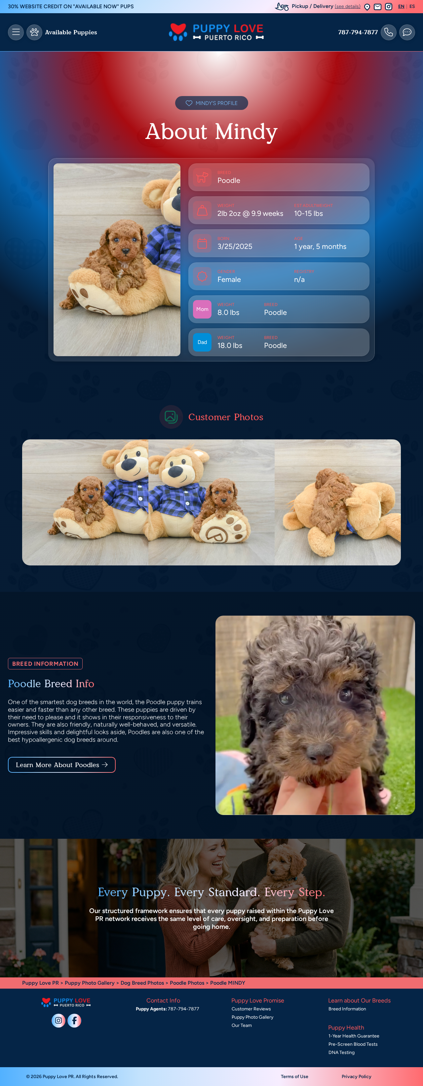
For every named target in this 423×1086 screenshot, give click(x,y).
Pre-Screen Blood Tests (353, 1044)
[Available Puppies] (34, 32)
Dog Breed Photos (142, 983)
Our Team (242, 1025)
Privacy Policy (356, 1076)
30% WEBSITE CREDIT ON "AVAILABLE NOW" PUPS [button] (71, 6)
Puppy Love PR (40, 983)
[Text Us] (407, 32)
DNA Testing (341, 1052)
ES (412, 6)
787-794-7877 (358, 32)
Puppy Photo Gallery (90, 983)
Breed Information (347, 1009)
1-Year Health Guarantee (353, 1036)
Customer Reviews (251, 1009)
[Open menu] (16, 32)
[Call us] (389, 32)
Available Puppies (71, 32)
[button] (367, 7)
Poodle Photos (187, 983)
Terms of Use (294, 1076)
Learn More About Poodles (57, 765)
